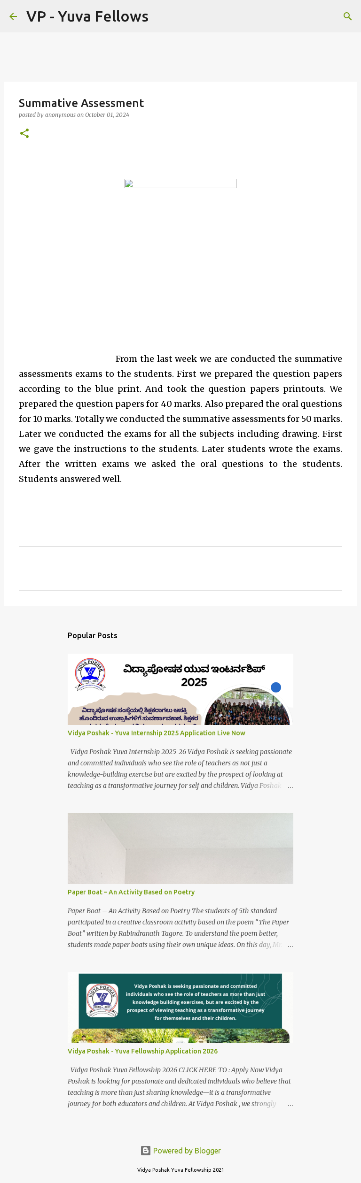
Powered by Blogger (186, 1150)
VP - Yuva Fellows (87, 16)
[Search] (161, 16)
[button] (24, 134)
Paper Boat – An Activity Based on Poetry (131, 892)
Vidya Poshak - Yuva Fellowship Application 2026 (143, 1051)
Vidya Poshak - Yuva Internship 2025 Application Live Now (156, 733)
